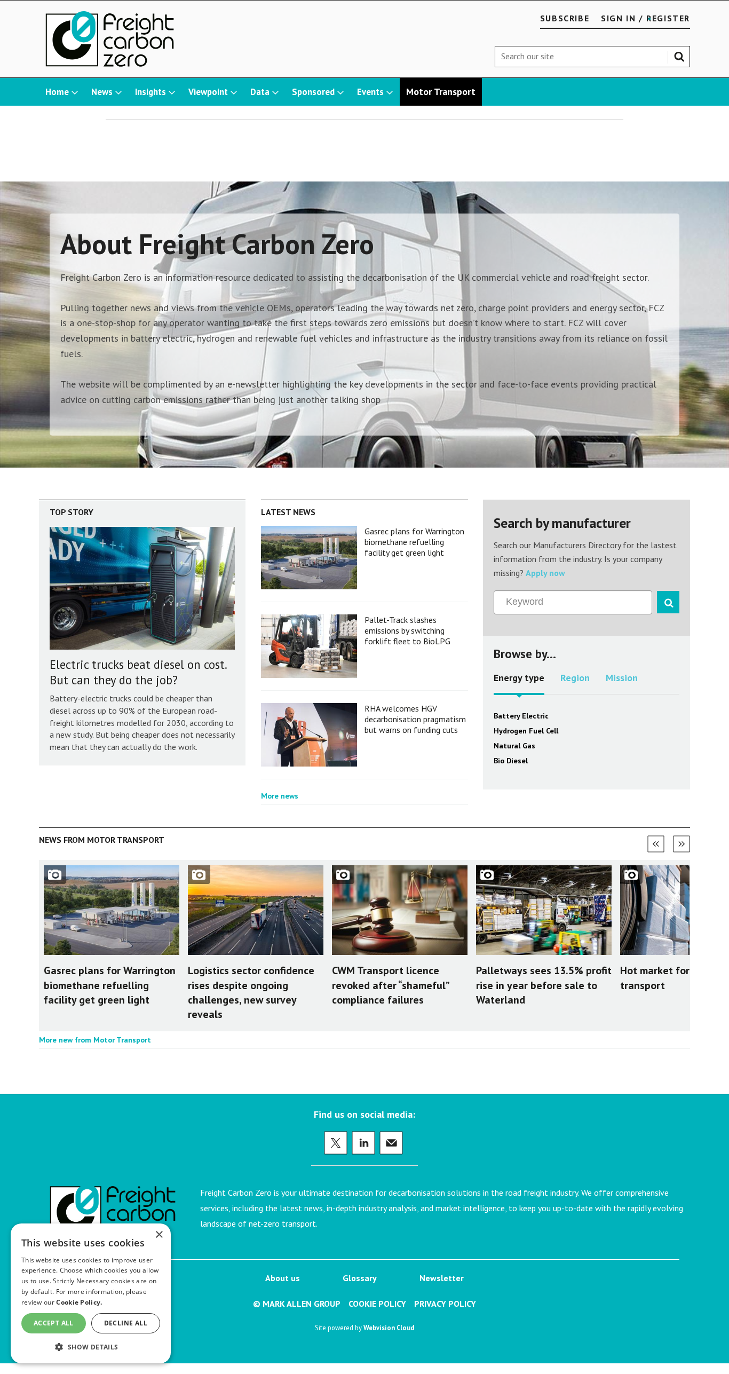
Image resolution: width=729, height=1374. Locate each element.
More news (279, 796)
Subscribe (564, 18)
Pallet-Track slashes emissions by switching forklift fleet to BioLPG (407, 630)
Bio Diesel (511, 760)
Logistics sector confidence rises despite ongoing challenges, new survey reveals (251, 992)
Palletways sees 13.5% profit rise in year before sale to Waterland (544, 985)
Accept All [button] (54, 1323)
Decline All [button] (125, 1323)
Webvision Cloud (388, 1327)
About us (282, 1278)
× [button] (159, 1235)
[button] (90, 1346)
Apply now (545, 572)
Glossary (360, 1278)
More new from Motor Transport (95, 1040)
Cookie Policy (377, 1303)
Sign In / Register (645, 18)
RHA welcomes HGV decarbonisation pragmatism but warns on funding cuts (415, 719)
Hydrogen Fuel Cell (526, 731)
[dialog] (91, 1293)
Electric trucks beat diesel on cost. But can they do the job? (138, 672)
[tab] (519, 681)
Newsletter (441, 1278)
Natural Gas (514, 746)
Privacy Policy (445, 1303)
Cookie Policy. (79, 1302)
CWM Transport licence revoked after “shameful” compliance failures (390, 985)
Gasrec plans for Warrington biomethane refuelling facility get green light (414, 542)
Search (681, 54)
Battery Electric (521, 716)
